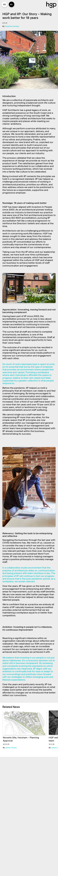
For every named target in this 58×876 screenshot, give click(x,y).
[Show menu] (4, 4)
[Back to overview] (11, 4)
